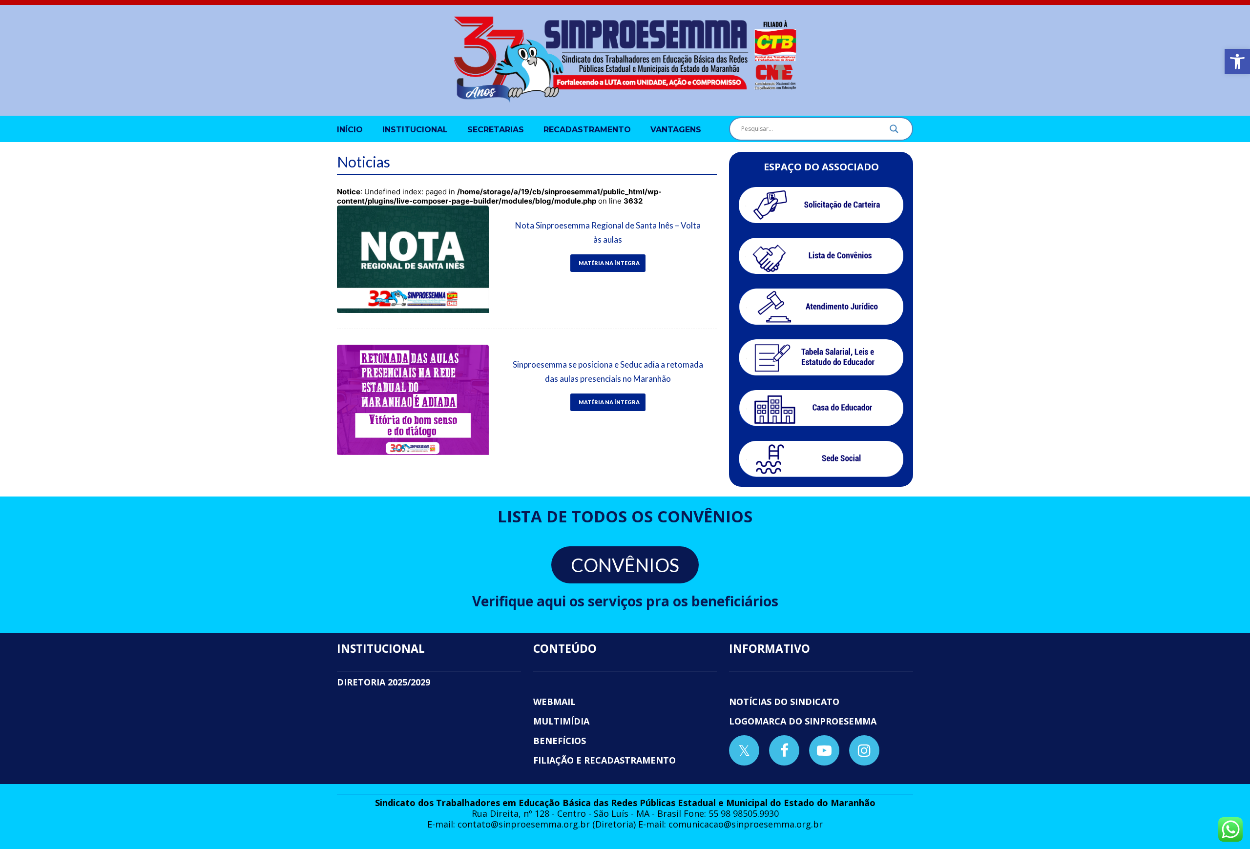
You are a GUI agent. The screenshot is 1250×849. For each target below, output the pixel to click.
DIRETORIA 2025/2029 (383, 682)
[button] (1237, 61)
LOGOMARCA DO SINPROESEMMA (802, 721)
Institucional (415, 129)
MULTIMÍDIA (561, 721)
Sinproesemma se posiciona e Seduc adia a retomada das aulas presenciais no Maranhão (608, 371)
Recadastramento (587, 129)
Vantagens (675, 129)
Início (350, 129)
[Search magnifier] (894, 131)
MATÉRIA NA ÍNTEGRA (609, 263)
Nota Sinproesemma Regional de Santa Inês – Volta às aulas (608, 232)
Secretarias (495, 129)
